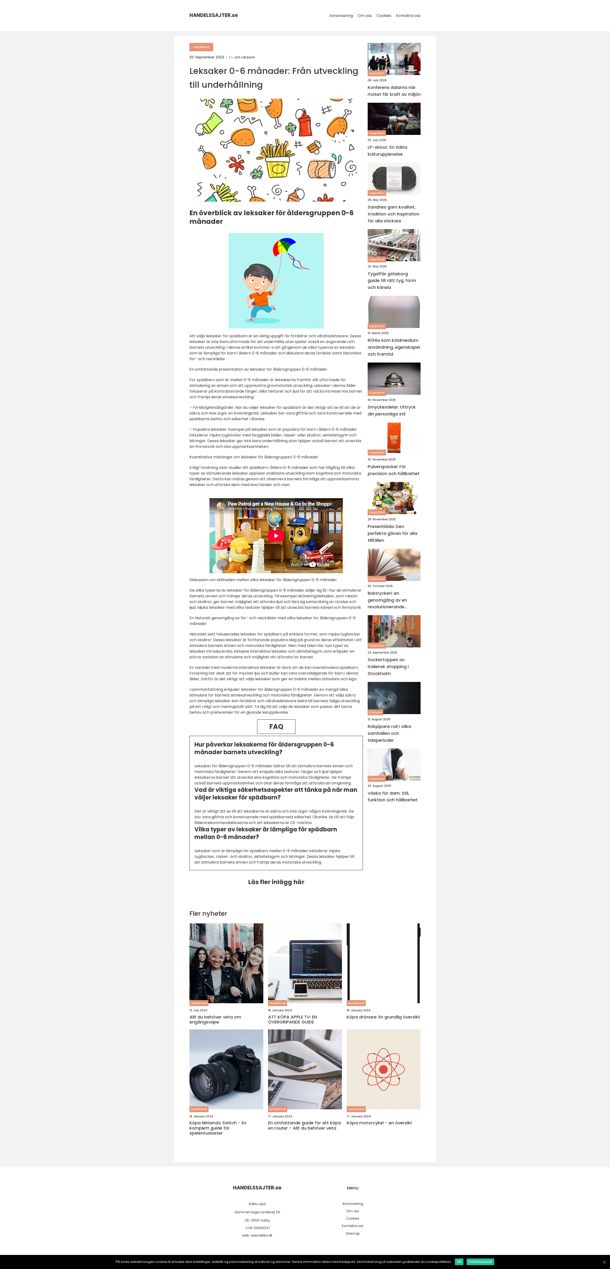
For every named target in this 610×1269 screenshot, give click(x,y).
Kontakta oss (408, 15)
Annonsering (341, 15)
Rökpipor (375, 712)
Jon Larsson (244, 57)
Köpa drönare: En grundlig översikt (383, 1017)
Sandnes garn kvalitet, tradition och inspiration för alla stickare (393, 214)
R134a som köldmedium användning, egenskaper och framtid (394, 347)
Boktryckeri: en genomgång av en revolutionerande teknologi (387, 600)
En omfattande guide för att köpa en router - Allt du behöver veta (304, 1125)
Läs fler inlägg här (276, 882)
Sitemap (353, 1233)
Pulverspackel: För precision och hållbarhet (394, 470)
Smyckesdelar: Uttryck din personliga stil (392, 410)
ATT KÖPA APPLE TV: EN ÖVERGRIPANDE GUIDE (292, 1019)
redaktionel (201, 47)
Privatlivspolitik (480, 1262)
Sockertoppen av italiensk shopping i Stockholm (388, 666)
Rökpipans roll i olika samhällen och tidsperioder (389, 733)
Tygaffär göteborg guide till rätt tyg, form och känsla (392, 280)
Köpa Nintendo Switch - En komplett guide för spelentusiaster (217, 1128)
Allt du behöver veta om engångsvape (215, 1019)
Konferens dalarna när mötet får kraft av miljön (394, 90)
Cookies (383, 15)
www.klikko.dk (261, 1235)
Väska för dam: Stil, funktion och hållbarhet (393, 796)
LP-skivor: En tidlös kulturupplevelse (387, 150)
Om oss (365, 15)
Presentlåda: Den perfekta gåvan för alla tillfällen (392, 533)
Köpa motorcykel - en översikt (379, 1123)
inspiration (377, 73)
